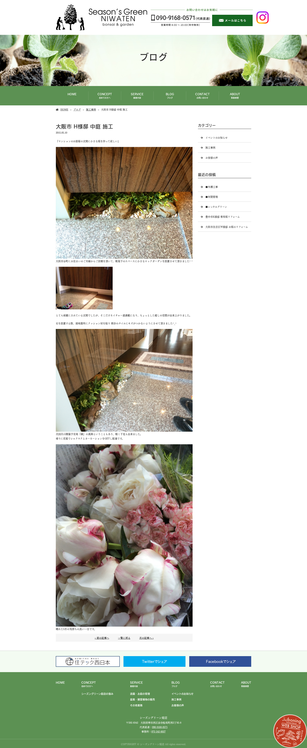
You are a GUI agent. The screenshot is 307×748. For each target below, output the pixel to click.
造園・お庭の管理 (140, 693)
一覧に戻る (124, 638)
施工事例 (91, 109)
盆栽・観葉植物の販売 (142, 699)
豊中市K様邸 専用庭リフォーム (222, 216)
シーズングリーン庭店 (153, 717)
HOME (72, 94)
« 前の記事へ (102, 638)
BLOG (170, 95)
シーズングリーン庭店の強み (97, 693)
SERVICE (137, 95)
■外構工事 (211, 187)
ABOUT (235, 95)
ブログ (77, 109)
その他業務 (136, 705)
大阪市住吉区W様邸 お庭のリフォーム (226, 227)
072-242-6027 (158, 731)
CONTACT (202, 95)
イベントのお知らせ (216, 137)
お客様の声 (211, 157)
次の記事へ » (146, 638)
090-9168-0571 (160, 727)
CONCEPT (105, 95)
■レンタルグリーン (216, 206)
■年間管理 (211, 197)
